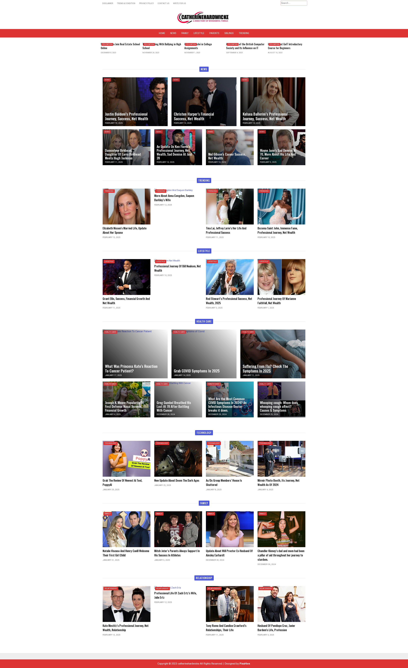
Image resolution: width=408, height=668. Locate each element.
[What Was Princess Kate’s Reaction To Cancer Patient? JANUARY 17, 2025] (127, 331)
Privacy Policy (146, 3)
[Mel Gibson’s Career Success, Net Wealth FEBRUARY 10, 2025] (230, 147)
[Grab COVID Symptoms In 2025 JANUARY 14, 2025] (187, 331)
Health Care (110, 332)
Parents (214, 33)
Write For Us (179, 3)
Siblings (229, 33)
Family (185, 33)
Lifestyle (199, 33)
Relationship (111, 588)
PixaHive (245, 663)
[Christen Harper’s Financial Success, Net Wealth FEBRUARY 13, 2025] (204, 101)
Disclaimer (107, 3)
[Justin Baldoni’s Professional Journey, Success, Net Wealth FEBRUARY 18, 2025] (135, 101)
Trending (244, 33)
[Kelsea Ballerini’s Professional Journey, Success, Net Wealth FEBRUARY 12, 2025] (272, 101)
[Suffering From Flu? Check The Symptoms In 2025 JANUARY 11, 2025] (272, 353)
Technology (110, 443)
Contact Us (163, 3)
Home (162, 33)
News (173, 33)
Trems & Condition (126, 3)
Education (107, 44)
